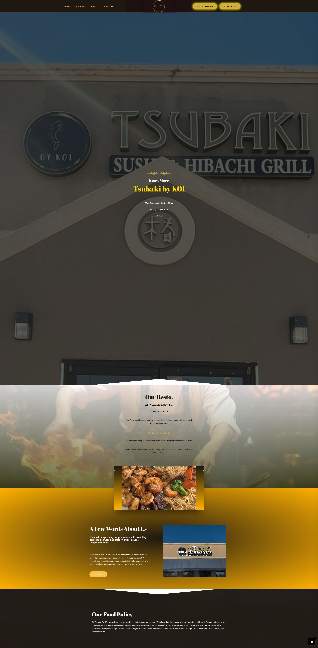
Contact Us (108, 6)
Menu (93, 6)
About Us (80, 6)
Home (67, 6)
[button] (115, 470)
